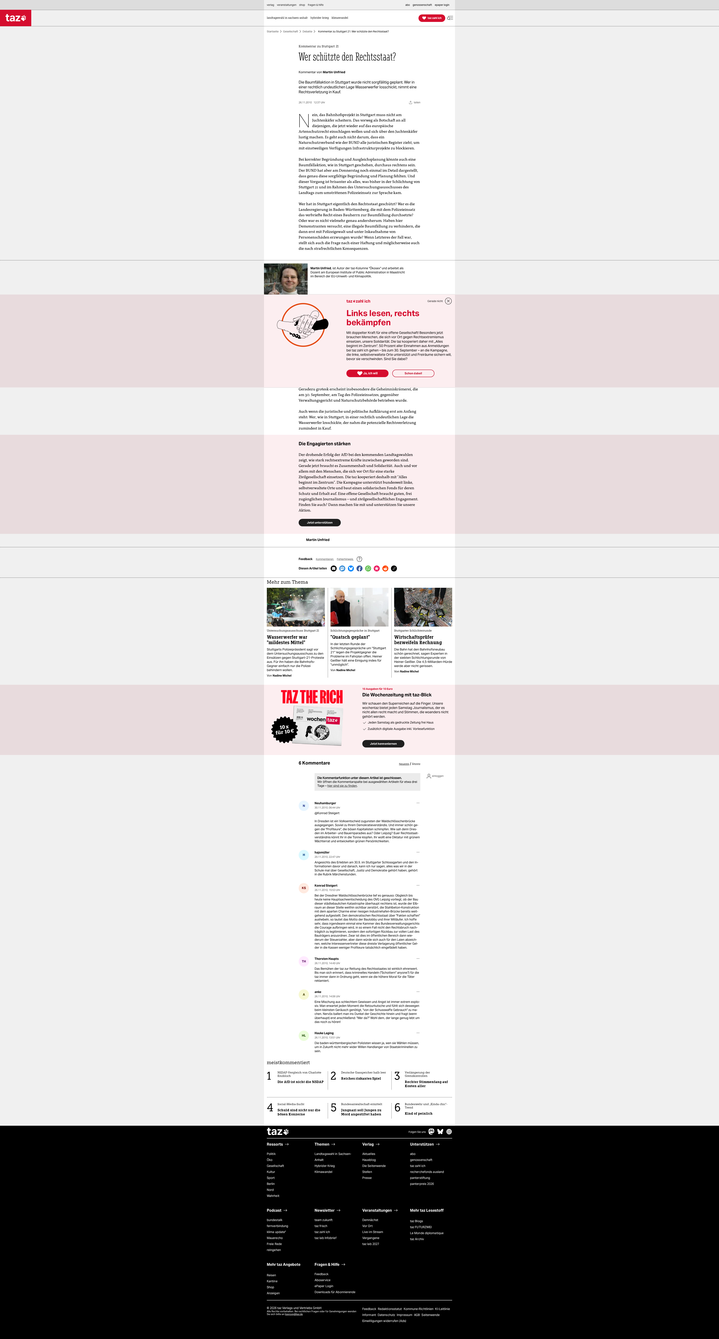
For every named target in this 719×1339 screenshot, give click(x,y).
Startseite (273, 31)
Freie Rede (274, 1244)
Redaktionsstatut (390, 1309)
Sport (271, 1178)
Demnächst (370, 1220)
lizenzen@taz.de (294, 1314)
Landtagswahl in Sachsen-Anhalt (333, 1157)
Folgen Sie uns (417, 1132)
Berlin (271, 1184)
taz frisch (321, 1226)
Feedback (321, 1274)
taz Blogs (416, 1221)
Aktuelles (368, 1154)
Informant (369, 1315)
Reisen (271, 1275)
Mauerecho (275, 1238)
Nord (270, 1190)
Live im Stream (372, 1232)
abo (412, 1154)
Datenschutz (387, 1315)
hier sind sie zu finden (342, 786)
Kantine (272, 1281)
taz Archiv (417, 1239)
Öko (269, 1160)
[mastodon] (432, 1133)
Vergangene (370, 1238)
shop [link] (302, 5)
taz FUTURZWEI (421, 1227)
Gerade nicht (435, 301)
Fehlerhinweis (345, 559)
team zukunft (324, 1220)
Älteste (416, 764)
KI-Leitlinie (442, 1309)
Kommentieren (325, 559)
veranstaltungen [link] (286, 5)
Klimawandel (323, 1172)
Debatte (307, 31)
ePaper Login (324, 1286)
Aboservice (322, 1280)
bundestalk (274, 1220)
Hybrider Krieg (325, 1166)
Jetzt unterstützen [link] (320, 522)
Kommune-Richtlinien (419, 1309)
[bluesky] (440, 1133)
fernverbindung (277, 1226)
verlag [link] (270, 5)
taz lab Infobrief (325, 1238)
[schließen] (448, 301)
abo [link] (407, 5)
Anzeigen (273, 1293)
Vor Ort (367, 1226)
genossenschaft (421, 1160)
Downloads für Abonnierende (335, 1292)
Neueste (404, 764)
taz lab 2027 (370, 1244)
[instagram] (449, 1133)
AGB (417, 1315)
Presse (367, 1178)
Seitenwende (430, 1315)
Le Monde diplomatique (427, 1233)
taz (278, 1132)
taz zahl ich (417, 1166)
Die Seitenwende (374, 1166)
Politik (271, 1154)
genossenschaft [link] (422, 5)
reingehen (274, 1250)
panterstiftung (420, 1178)
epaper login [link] (442, 5)
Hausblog (369, 1160)
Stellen (367, 1172)
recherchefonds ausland (427, 1172)
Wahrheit (273, 1196)
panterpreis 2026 (422, 1184)
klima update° (276, 1232)
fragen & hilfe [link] (316, 5)
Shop (270, 1287)
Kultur (271, 1172)
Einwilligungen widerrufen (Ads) (384, 1321)
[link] (288, 18)
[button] (450, 18)
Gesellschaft (290, 31)
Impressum (405, 1315)
